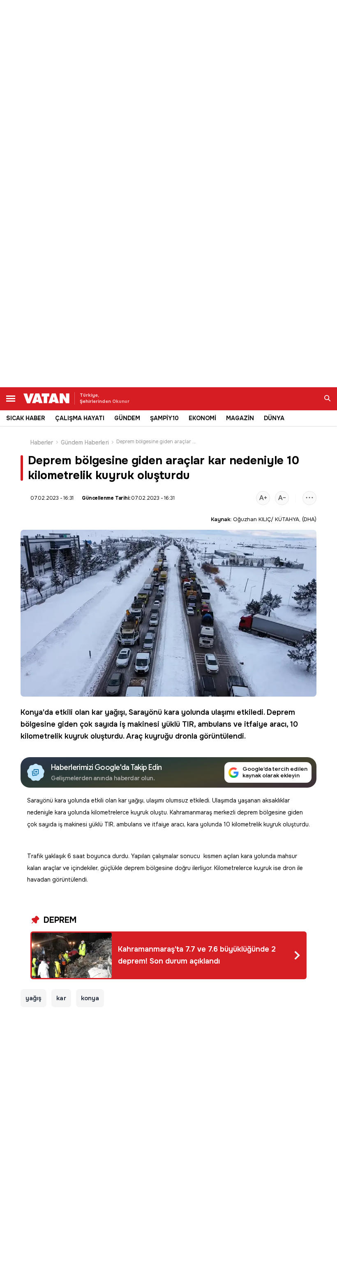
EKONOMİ (202, 418)
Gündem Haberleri (85, 442)
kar (97, 712)
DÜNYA (274, 418)
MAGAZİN (240, 418)
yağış (33, 998)
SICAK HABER (25, 418)
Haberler (41, 442)
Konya (32, 712)
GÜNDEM (127, 418)
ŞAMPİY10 (164, 418)
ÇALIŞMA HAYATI (79, 418)
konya (90, 998)
